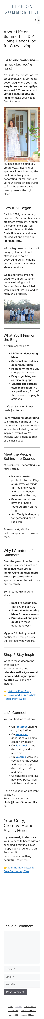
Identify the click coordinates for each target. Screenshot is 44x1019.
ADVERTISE (13, 1011)
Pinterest (21, 726)
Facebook (22, 745)
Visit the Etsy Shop (19, 691)
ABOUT (19, 1007)
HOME (10, 1007)
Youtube (21, 756)
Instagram (22, 734)
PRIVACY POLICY (28, 1011)
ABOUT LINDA (30, 1007)
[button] (35, 20)
